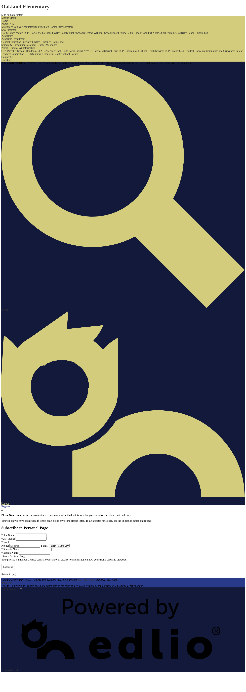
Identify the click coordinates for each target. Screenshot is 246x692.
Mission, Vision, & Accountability (19, 26)
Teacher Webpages (47, 45)
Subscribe (8, 567)
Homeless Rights (178, 32)
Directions (6, 60)
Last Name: (8, 538)
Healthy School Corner (65, 54)
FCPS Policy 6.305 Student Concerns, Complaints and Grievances (200, 51)
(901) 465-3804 (85, 579)
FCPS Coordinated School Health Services (141, 51)
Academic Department (13, 38)
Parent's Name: (10, 552)
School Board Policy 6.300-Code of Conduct (128, 32)
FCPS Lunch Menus (12, 32)
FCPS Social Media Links (37, 32)
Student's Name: (11, 549)
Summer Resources (42, 54)
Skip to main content (12, 14)
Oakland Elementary (25, 7)
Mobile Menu (8, 17)
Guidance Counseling (52, 41)
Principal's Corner (47, 26)
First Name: (8, 535)
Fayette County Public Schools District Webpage (78, 32)
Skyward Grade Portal (63, 51)
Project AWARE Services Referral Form (97, 51)
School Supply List (198, 32)
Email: (5, 542)
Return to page (9, 574)
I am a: (44, 545)
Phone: (5, 545)
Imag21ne (6, 582)
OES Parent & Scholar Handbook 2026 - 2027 (26, 51)
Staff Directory (65, 26)
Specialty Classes (31, 41)
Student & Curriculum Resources (18, 45)
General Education (11, 41)
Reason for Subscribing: (13, 556)
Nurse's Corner (161, 32)
